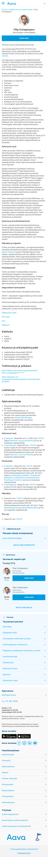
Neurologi (7, 626)
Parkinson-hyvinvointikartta (21, 440)
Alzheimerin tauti (10, 680)
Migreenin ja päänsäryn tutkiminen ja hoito (21, 650)
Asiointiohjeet (8, 754)
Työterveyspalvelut (10, 814)
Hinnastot (6, 760)
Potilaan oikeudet (9, 778)
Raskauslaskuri (8, 790)
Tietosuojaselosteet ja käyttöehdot (24, 849)
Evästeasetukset (24, 853)
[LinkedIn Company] (29, 743)
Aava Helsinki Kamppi (12, 538)
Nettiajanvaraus (9, 695)
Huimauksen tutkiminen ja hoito (17, 638)
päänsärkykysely (11, 507)
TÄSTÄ (5, 56)
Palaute (5, 772)
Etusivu (5, 9)
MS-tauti (6, 317)
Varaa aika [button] (24, 38)
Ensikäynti (8, 438)
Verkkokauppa (8, 802)
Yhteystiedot (7, 796)
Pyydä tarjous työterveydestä (15, 820)
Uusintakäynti (10, 445)
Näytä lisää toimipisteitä (24, 545)
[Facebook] (19, 743)
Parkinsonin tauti (9, 312)
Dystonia (6, 674)
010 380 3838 (11, 701)
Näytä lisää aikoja (24, 608)
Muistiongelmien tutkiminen (15, 644)
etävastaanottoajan (23, 417)
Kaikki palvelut (8, 766)
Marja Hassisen (8, 252)
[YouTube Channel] (35, 743)
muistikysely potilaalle (19, 475)
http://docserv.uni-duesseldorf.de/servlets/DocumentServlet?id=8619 (21, 379)
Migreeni (6, 325)
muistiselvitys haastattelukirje (26, 477)
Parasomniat (8, 662)
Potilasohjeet (7, 784)
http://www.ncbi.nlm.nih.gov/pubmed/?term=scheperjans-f (20, 371)
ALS (3, 321)
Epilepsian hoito (10, 632)
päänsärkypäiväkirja (29, 507)
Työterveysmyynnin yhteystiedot (16, 826)
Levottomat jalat (10, 656)
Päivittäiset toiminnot (13, 480)
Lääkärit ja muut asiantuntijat (20, 9)
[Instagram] (24, 743)
